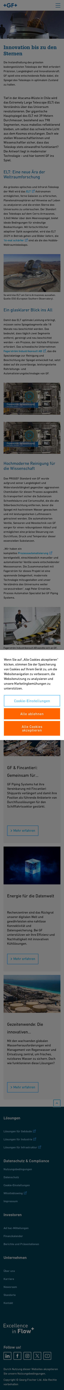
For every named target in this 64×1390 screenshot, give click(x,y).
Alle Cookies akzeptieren (32, 728)
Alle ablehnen (32, 714)
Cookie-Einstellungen (32, 701)
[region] (32, 695)
